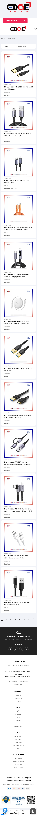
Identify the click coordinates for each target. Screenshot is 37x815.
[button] (33, 811)
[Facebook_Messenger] (5, 810)
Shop (4, 813)
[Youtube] (27, 649)
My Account (14, 813)
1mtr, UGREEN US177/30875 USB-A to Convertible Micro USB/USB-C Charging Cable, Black (17, 464)
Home (3, 38)
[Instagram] (21, 649)
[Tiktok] (16, 649)
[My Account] (14, 812)
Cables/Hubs (7, 85)
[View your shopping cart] (35, 29)
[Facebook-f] (10, 649)
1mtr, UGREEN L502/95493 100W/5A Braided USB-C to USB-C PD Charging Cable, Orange (18, 230)
